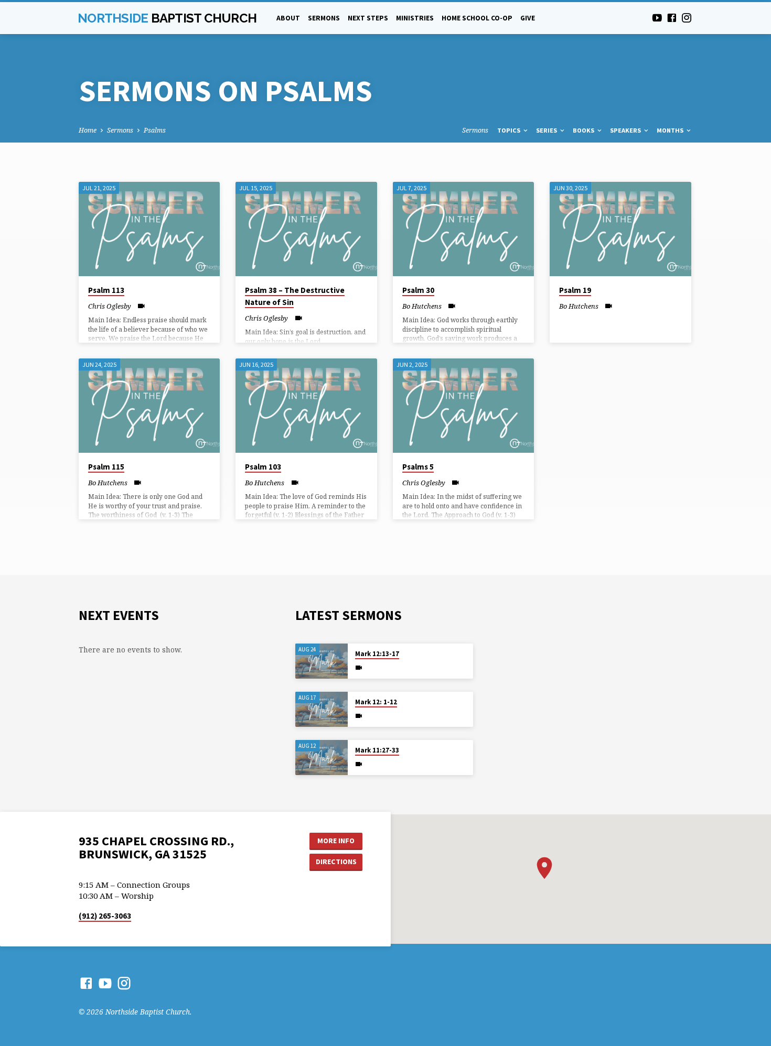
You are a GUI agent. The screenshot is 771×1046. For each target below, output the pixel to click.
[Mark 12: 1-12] (321, 709)
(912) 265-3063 (105, 916)
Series (547, 130)
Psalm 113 (106, 290)
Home (88, 130)
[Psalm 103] (306, 405)
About (288, 18)
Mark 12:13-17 (377, 653)
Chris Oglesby (109, 306)
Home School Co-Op (477, 18)
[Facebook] (672, 17)
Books (584, 130)
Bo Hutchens (422, 306)
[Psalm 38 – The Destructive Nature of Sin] (306, 229)
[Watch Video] (141, 306)
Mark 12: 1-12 (376, 702)
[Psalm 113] (149, 229)
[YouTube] (657, 17)
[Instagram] (686, 17)
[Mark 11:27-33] (321, 757)
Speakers (626, 130)
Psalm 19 (575, 290)
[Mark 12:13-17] (321, 661)
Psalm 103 (263, 467)
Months (671, 130)
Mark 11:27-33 (377, 750)
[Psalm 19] (620, 229)
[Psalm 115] (149, 405)
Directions (336, 861)
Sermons (324, 18)
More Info (336, 840)
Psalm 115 (106, 467)
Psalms (155, 130)
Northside (167, 18)
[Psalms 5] (463, 405)
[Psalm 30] (463, 229)
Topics (509, 130)
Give (527, 18)
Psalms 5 (418, 467)
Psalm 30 (418, 290)
